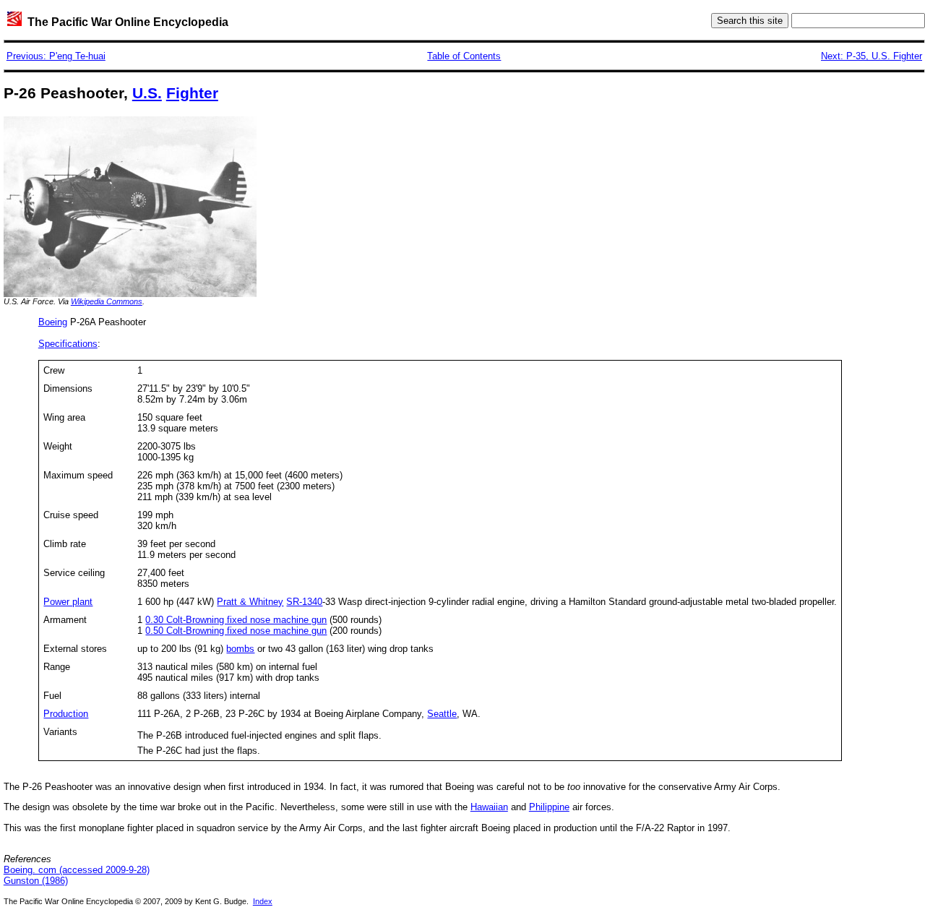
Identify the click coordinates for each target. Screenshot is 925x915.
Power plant (67, 601)
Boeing (52, 322)
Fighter (192, 93)
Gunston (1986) (36, 880)
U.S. (147, 93)
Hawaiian (489, 807)
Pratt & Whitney (250, 601)
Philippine (549, 807)
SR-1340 (304, 601)
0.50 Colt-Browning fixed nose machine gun (236, 630)
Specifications (68, 343)
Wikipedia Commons (106, 301)
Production (65, 713)
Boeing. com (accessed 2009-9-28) (77, 869)
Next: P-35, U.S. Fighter (871, 56)
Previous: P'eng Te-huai (56, 56)
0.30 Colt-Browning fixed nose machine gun (236, 619)
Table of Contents (464, 56)
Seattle (442, 713)
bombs (240, 648)
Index (262, 901)
